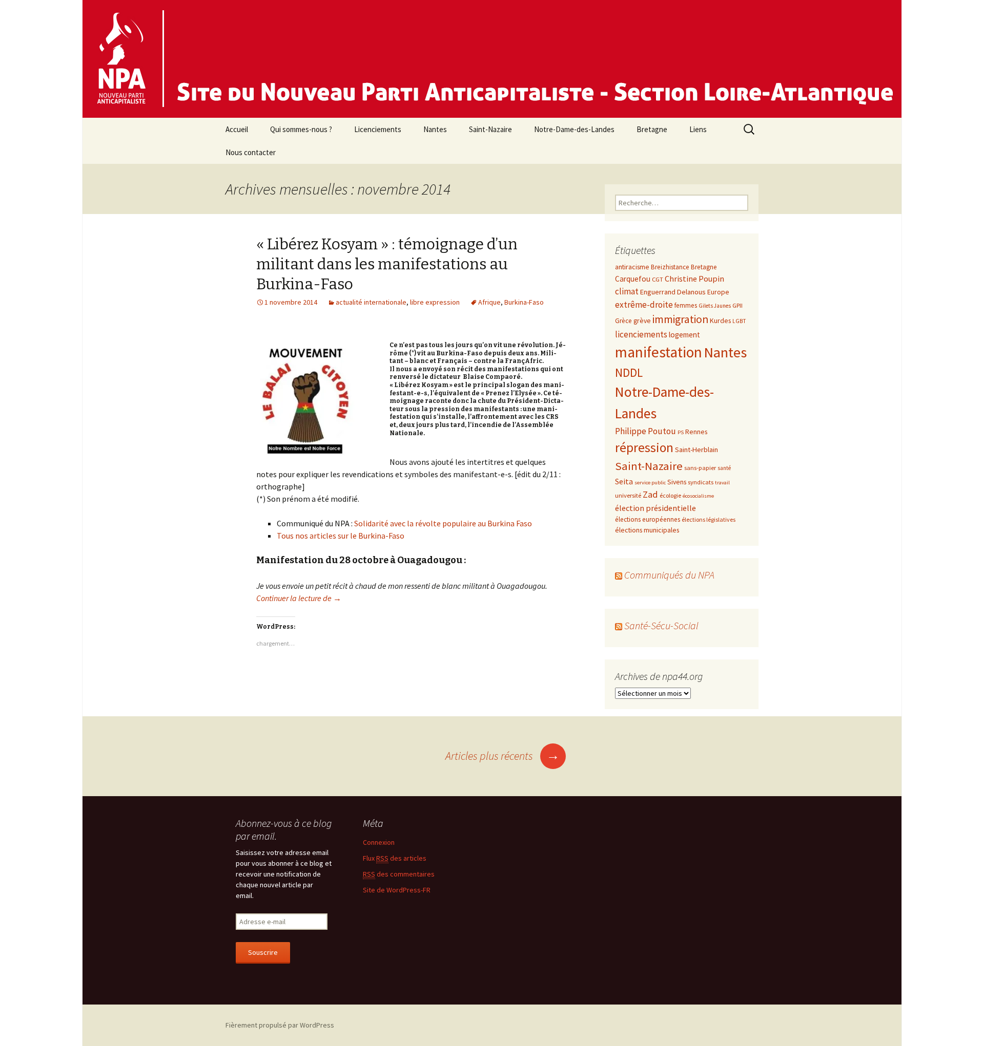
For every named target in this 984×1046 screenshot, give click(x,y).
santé (724, 468)
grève (642, 320)
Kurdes (720, 320)
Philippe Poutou (645, 431)
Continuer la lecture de (298, 598)
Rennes (696, 431)
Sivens (676, 481)
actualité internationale (371, 302)
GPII (737, 305)
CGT (657, 279)
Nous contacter (250, 152)
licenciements (641, 334)
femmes (685, 305)
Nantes (435, 129)
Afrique (489, 302)
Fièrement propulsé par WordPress (279, 1025)
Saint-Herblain (696, 449)
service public (650, 482)
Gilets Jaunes (715, 305)
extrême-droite (644, 304)
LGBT (739, 321)
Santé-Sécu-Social (661, 625)
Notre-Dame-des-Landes (574, 129)
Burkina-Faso (524, 302)
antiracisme (632, 266)
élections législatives (708, 519)
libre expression (435, 302)
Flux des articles (394, 858)
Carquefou (632, 279)
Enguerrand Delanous (673, 291)
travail (722, 482)
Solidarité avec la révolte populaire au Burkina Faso (443, 523)
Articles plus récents (502, 756)
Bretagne (652, 129)
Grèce (623, 320)
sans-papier (700, 467)
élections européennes (647, 519)
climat (627, 291)
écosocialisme (698, 496)
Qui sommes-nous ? (301, 129)
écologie (670, 495)
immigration (680, 319)
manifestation (658, 352)
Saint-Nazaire (490, 129)
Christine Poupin (694, 278)
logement (684, 334)
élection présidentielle (655, 508)
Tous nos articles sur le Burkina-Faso (340, 535)
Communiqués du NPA (669, 574)
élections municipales (647, 530)
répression (644, 447)
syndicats (700, 482)
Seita (624, 481)
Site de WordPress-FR (396, 889)
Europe (718, 291)
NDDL (629, 372)
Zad (650, 494)
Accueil (236, 129)
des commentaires (399, 874)
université (628, 495)
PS (681, 432)
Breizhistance (670, 267)
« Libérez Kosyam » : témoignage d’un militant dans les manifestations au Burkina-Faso (387, 264)
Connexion (379, 842)
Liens (698, 129)
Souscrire (263, 952)
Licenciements (377, 129)
